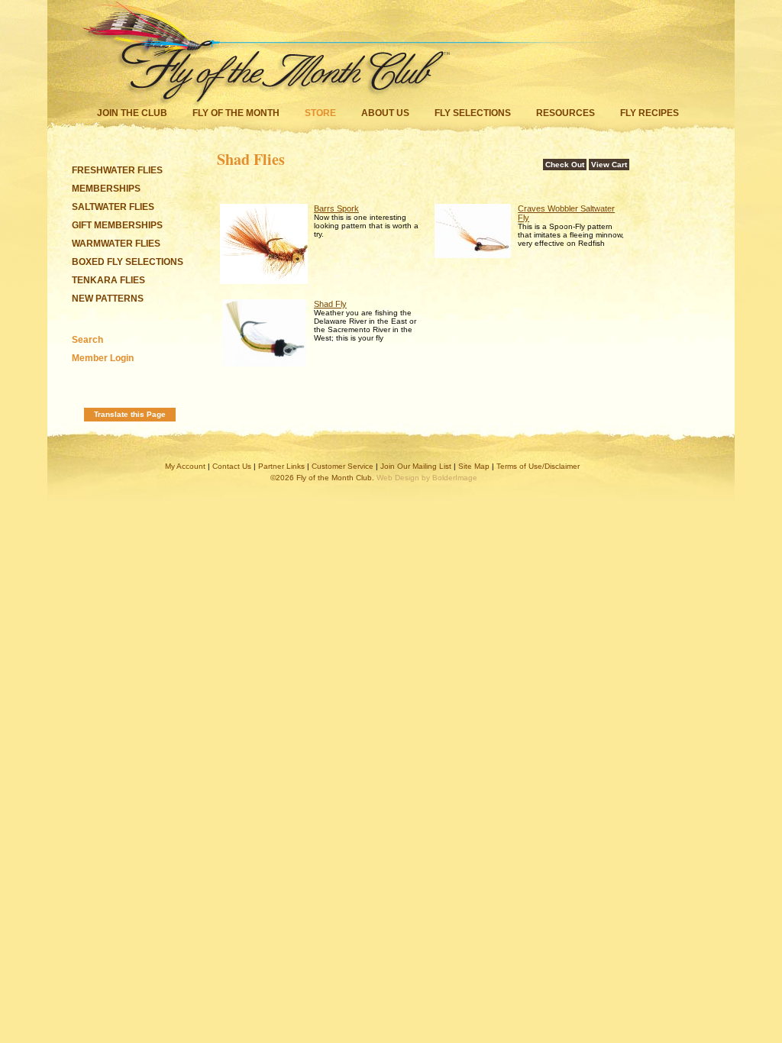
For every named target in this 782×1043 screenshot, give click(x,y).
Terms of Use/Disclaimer (538, 466)
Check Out (564, 164)
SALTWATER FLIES (113, 207)
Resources (565, 113)
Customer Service (342, 466)
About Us (385, 113)
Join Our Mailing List (415, 466)
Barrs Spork (336, 208)
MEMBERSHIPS (106, 188)
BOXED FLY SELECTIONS (127, 262)
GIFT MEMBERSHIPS (117, 225)
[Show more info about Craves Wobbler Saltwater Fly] (473, 255)
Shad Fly (330, 303)
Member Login (103, 358)
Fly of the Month (236, 113)
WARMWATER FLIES (116, 243)
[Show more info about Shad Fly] (264, 363)
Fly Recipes (649, 113)
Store (320, 113)
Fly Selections (474, 113)
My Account (185, 466)
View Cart (609, 164)
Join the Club (132, 113)
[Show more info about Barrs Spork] (264, 281)
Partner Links (281, 466)
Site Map (474, 466)
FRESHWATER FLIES (117, 170)
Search (87, 339)
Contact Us (231, 466)
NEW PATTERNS (108, 298)
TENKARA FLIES (108, 280)
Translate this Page (130, 414)
